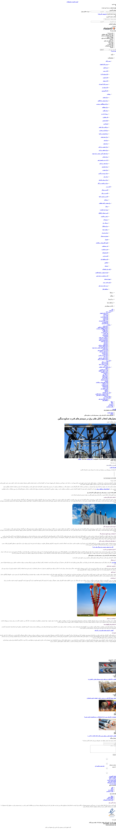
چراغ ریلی (105, 176)
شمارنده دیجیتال (104, 236)
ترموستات (105, 219)
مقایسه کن (97, 766)
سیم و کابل (108, 61)
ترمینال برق (105, 223)
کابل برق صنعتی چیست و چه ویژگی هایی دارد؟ (103, 547)
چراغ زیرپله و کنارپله (103, 180)
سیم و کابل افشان (104, 64)
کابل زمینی (105, 71)
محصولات (111, 310)
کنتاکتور (106, 262)
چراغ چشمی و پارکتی (103, 147)
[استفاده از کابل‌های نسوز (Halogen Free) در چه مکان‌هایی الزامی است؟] (107, 711)
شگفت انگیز (110, 797)
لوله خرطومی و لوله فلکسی (101, 272)
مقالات (111, 414)
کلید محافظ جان (104, 259)
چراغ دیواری (105, 170)
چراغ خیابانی (105, 157)
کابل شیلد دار (105, 87)
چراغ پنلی (106, 140)
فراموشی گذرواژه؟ (102, 14)
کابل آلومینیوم (105, 90)
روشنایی (109, 94)
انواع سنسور (105, 120)
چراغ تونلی (105, 143)
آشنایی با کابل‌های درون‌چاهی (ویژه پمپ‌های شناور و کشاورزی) (102, 679)
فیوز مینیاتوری (105, 249)
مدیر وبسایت (90, 459)
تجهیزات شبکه (107, 279)
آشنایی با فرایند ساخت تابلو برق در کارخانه (104, 630)
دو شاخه (106, 199)
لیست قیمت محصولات (108, 799)
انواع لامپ (105, 123)
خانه (112, 309)
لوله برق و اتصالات (106, 269)
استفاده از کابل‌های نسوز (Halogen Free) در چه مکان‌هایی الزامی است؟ (100, 717)
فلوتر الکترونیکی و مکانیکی (102, 242)
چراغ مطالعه (105, 107)
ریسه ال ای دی (104, 114)
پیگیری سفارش (109, 406)
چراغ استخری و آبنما (103, 133)
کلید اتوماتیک (105, 252)
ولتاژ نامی (114, 562)
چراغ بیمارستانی (104, 137)
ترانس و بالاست (104, 216)
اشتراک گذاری (113, 467)
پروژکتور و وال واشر (103, 127)
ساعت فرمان (105, 233)
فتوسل (106, 239)
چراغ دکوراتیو (105, 166)
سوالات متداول (110, 798)
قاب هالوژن (105, 117)
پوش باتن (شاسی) (104, 209)
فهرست (114, 409)
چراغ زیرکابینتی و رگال (103, 183)
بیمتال (106, 206)
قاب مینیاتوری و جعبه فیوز (102, 275)
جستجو (101, 49)
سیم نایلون (105, 67)
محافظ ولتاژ (105, 289)
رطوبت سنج (105, 229)
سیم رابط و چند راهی (103, 285)
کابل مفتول (105, 81)
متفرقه (106, 266)
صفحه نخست (110, 412)
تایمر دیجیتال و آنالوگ (103, 213)
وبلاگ (112, 402)
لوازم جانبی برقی (107, 282)
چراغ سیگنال (105, 226)
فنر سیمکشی (105, 246)
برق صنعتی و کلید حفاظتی (105, 203)
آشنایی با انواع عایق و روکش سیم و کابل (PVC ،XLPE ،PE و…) (102, 735)
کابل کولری (105, 77)
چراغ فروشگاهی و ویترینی (102, 104)
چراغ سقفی (105, 97)
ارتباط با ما (110, 405)
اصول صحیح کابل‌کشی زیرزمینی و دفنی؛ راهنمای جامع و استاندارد (101, 698)
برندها (112, 401)
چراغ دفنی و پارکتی (103, 163)
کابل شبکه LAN (104, 74)
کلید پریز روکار (104, 193)
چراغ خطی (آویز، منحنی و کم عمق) (100, 153)
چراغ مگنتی (105, 110)
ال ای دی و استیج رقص (103, 160)
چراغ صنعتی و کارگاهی (103, 100)
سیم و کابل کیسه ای (103, 84)
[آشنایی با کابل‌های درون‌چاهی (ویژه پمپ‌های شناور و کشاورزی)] (107, 673)
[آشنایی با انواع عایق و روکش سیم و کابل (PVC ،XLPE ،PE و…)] (107, 729)
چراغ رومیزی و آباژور (103, 173)
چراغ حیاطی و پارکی (103, 150)
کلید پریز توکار (105, 190)
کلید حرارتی (105, 256)
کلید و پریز (108, 186)
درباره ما (111, 404)
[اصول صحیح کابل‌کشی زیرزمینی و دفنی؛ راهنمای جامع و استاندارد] (107, 692)
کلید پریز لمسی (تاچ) (103, 196)
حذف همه (102, 766)
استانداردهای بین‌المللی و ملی (102, 489)
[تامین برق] (109, 29)
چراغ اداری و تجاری (103, 130)
